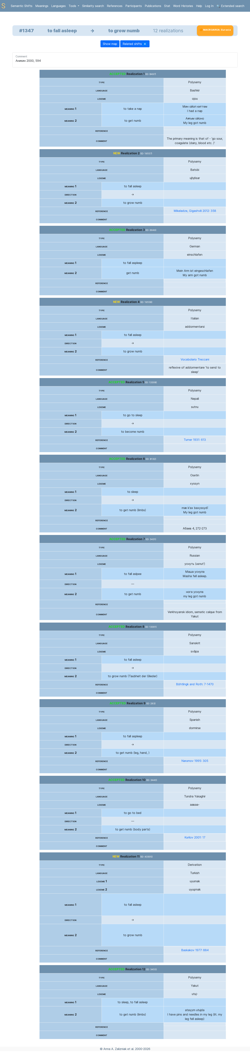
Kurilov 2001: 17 (194, 837)
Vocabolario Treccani (195, 359)
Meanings (41, 6)
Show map (110, 44)
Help (199, 6)
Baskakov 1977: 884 (195, 950)
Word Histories (183, 6)
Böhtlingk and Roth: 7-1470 (195, 684)
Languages (58, 6)
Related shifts (134, 44)
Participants (133, 6)
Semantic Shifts (21, 6)
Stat (167, 6)
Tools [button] (73, 6)
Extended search (232, 6)
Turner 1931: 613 (195, 440)
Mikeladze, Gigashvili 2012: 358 (195, 211)
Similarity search (93, 6)
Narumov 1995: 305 (194, 761)
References (114, 6)
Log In (209, 6)
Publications (153, 6)
